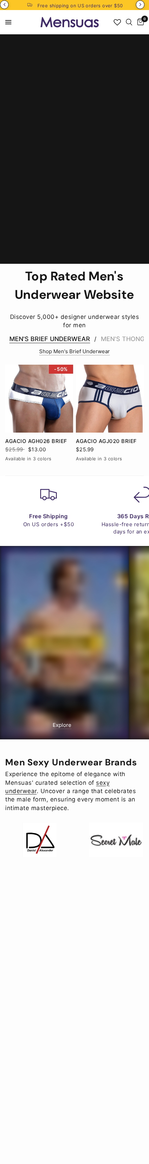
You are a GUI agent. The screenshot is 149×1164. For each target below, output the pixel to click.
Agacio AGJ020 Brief (106, 441)
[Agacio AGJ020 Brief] (110, 399)
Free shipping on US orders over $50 (80, 5)
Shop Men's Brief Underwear (74, 351)
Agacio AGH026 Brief (36, 441)
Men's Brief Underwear (49, 338)
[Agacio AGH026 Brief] (39, 399)
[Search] (129, 22)
